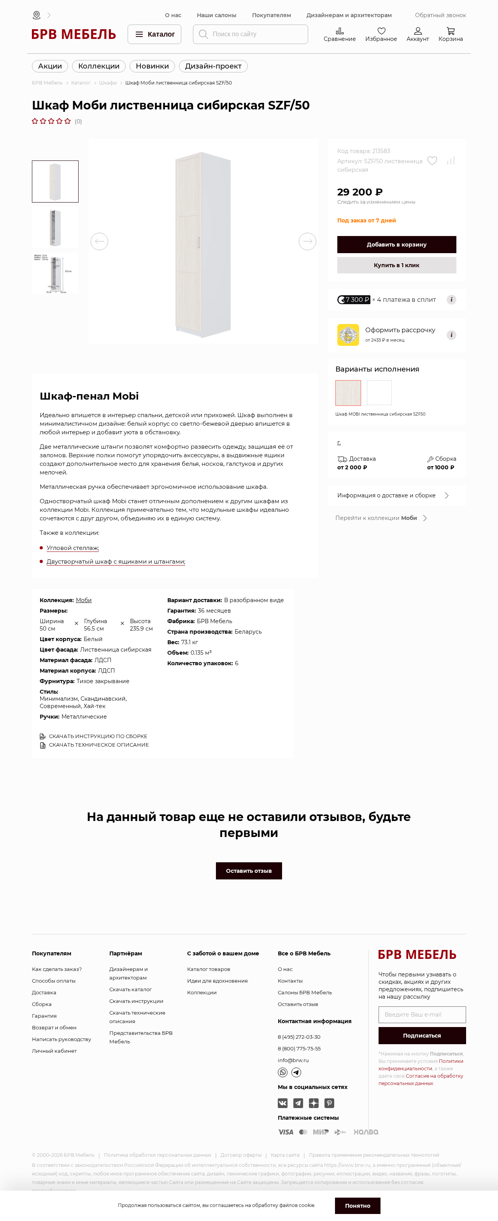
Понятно (357, 1205)
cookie (306, 1205)
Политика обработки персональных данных (157, 1155)
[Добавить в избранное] (432, 161)
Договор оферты (241, 1155)
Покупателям (271, 15)
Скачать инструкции (136, 1001)
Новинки (152, 66)
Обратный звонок (440, 15)
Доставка (44, 992)
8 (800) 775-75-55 (299, 1048)
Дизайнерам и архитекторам (349, 15)
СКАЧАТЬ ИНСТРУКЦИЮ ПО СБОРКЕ (97, 736)
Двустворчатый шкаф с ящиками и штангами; (116, 561)
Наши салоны (217, 15)
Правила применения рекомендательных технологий (374, 1155)
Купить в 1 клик (396, 265)
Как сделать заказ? (57, 969)
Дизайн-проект (213, 66)
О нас (173, 15)
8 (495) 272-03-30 (299, 1037)
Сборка (42, 1004)
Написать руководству (61, 1039)
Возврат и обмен (54, 1027)
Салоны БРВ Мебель (305, 992)
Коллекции (98, 66)
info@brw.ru (293, 1060)
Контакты (290, 981)
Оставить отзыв (249, 870)
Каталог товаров (208, 969)
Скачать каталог (130, 989)
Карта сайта (285, 1155)
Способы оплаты (53, 981)
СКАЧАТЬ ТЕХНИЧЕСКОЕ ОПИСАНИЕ (98, 745)
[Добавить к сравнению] (450, 161)
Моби (84, 600)
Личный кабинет (54, 1051)
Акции (50, 66)
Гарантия (44, 1016)
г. (339, 442)
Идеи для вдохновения (217, 981)
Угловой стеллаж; (73, 547)
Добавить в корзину (397, 244)
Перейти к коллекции (376, 518)
